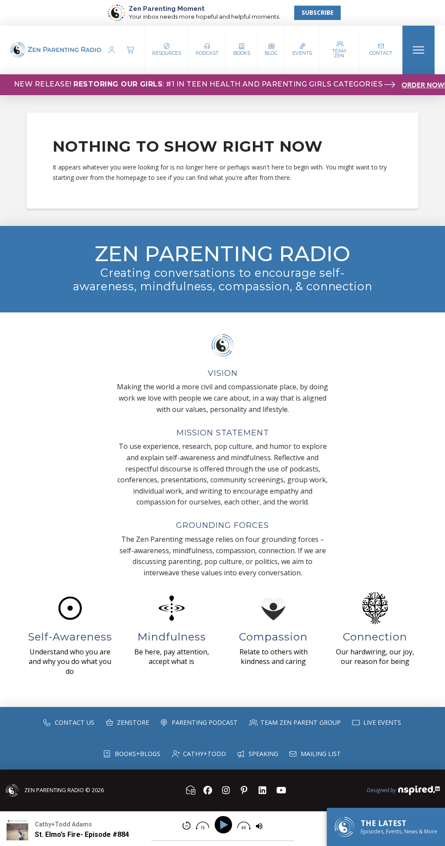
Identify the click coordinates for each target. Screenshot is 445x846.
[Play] (224, 824)
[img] (186, 825)
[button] (207, 50)
